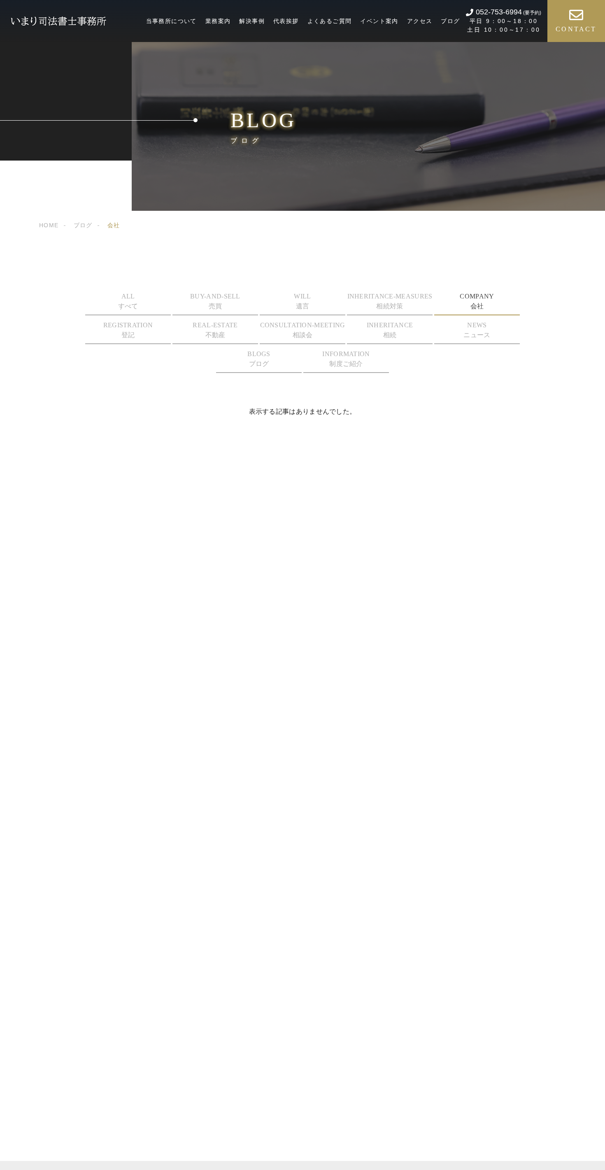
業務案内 (218, 21)
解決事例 (252, 21)
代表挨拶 (286, 21)
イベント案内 (379, 21)
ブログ (450, 21)
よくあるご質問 (329, 21)
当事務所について (171, 21)
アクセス (420, 21)
